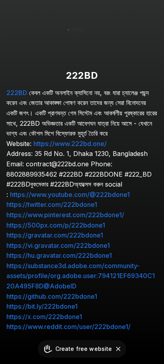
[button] (118, 349)
